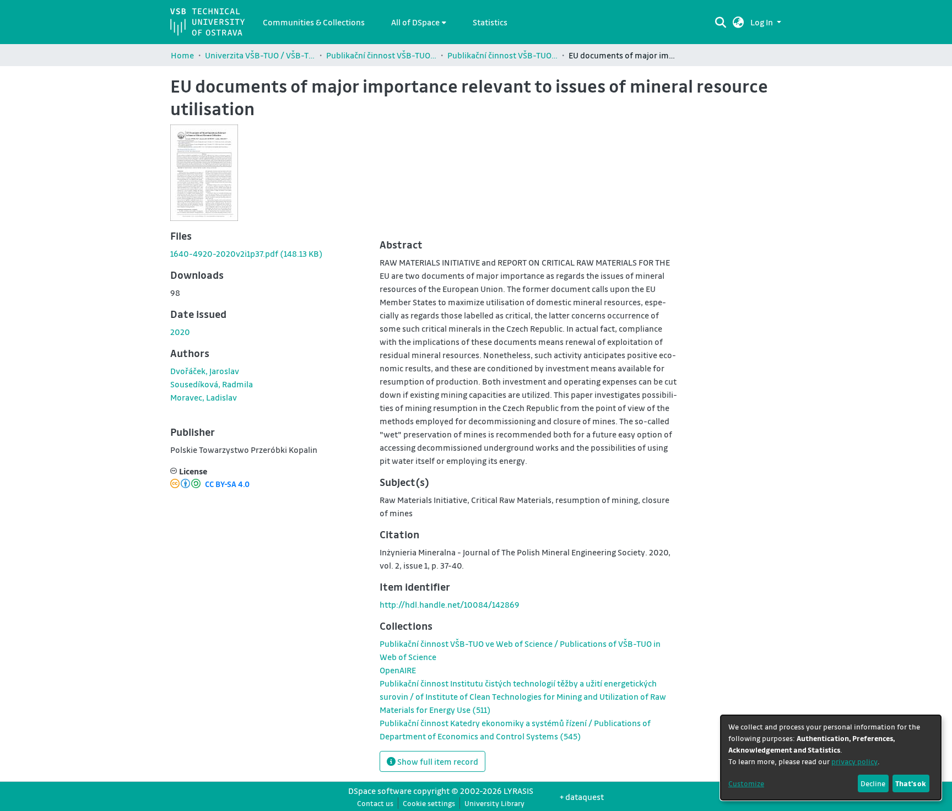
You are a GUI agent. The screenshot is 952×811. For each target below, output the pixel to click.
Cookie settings (429, 803)
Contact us (375, 803)
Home (182, 55)
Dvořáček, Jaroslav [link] (204, 370)
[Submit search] (720, 22)
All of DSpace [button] (415, 22)
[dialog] (831, 757)
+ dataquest (582, 796)
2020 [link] (180, 331)
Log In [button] (762, 22)
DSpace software (380, 790)
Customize (746, 783)
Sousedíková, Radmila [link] (211, 384)
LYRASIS (518, 790)
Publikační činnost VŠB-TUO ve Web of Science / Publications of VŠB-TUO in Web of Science (502, 55)
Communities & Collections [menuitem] (314, 22)
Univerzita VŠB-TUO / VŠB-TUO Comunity (260, 55)
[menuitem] (418, 22)
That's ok (910, 783)
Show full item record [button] (437, 761)
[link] (246, 253)
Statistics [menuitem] (490, 22)
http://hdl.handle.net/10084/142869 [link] (450, 604)
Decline (873, 783)
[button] (738, 22)
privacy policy (854, 761)
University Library (494, 803)
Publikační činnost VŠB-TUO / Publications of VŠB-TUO (381, 55)
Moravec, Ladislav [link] (203, 397)
